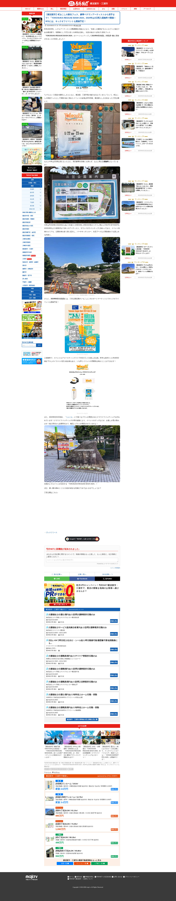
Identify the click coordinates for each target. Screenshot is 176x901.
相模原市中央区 (27, 252)
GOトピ (27, 9)
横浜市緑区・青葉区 (28, 219)
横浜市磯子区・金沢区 (29, 232)
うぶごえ (69, 417)
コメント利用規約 (115, 568)
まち (103, 9)
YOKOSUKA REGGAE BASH (59, 769)
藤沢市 (24, 272)
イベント (124, 9)
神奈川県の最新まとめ (29, 212)
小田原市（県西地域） (29, 285)
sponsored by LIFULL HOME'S (107, 776)
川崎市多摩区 (26, 239)
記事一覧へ (82, 574)
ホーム (71, 877)
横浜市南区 (26, 229)
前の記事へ (58, 574)
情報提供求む (89, 877)
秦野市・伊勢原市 (28, 269)
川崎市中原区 (26, 245)
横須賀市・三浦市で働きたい (56, 609)
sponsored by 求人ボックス (76, 609)
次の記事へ (106, 574)
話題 (113, 9)
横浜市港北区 (26, 222)
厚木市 (24, 265)
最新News (40, 9)
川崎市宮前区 (26, 242)
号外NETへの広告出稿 (104, 877)
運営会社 (79, 877)
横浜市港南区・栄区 (28, 235)
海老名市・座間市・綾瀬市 (30, 262)
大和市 (27, 259)
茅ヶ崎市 (25, 279)
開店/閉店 (63, 9)
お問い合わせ (118, 877)
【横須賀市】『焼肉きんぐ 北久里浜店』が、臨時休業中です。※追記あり (144, 68)
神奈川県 (78, 25)
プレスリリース (51, 532)
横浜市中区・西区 (28, 215)
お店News (76, 9)
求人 (52, 9)
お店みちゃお (91, 9)
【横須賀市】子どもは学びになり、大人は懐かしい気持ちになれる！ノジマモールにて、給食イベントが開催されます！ (144, 269)
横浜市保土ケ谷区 (28, 225)
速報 (135, 9)
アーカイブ (147, 9)
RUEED (47, 769)
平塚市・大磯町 (27, 282)
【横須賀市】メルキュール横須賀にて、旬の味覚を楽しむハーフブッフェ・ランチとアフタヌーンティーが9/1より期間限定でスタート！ (32, 38)
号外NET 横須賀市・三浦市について (81, 879)
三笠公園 (70, 769)
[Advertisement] (138, 25)
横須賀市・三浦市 (99, 3)
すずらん (57, 772)
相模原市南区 (29, 255)
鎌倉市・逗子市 (27, 275)
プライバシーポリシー (132, 877)
